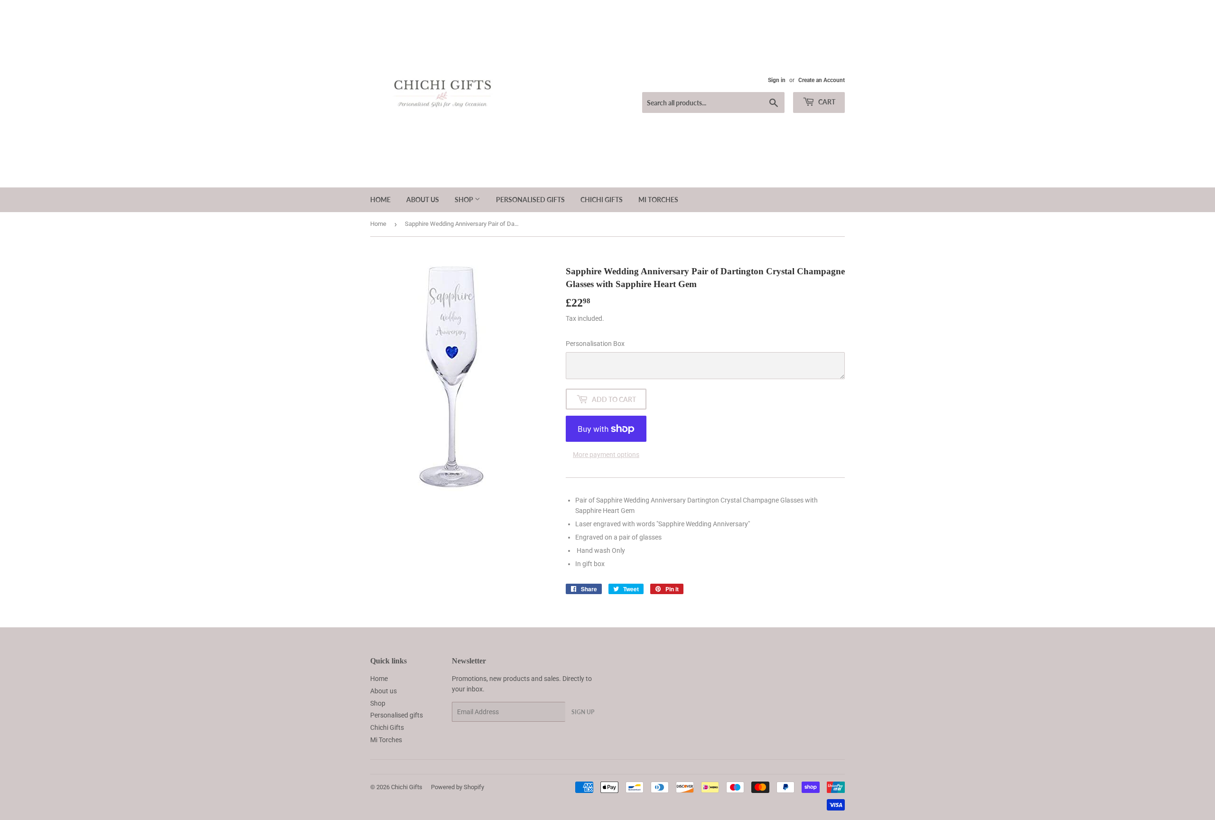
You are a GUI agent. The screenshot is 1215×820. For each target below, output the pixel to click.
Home (380, 200)
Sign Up (582, 712)
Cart (826, 102)
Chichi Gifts (601, 200)
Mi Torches (658, 200)
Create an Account (821, 80)
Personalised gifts (530, 200)
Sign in (776, 80)
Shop (465, 200)
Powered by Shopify (457, 787)
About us (422, 200)
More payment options (606, 454)
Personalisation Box (595, 343)
